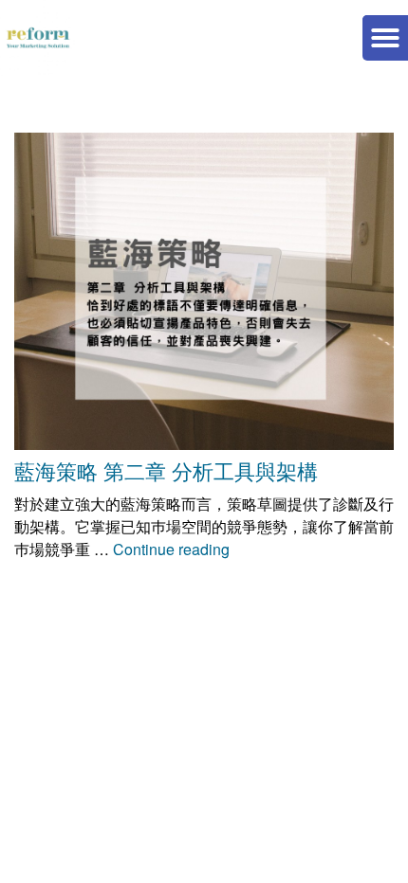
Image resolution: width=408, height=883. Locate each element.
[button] (385, 38)
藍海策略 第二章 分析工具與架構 (166, 470)
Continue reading (171, 549)
